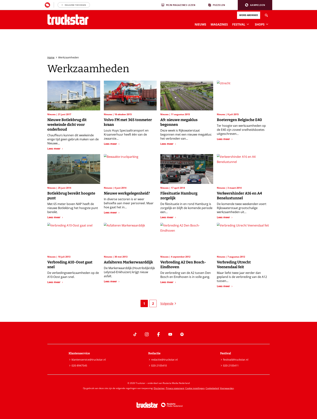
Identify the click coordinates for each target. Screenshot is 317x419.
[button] (255, 5)
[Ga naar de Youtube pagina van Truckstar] (170, 334)
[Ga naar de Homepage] (68, 19)
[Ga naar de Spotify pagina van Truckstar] (182, 334)
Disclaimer (159, 388)
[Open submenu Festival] (247, 24)
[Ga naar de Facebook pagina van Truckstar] (158, 334)
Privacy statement (175, 388)
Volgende (166, 303)
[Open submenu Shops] (267, 24)
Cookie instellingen (195, 388)
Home (50, 57)
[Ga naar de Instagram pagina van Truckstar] (146, 334)
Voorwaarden (227, 388)
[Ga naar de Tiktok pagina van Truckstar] (135, 334)
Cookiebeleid (212, 388)
